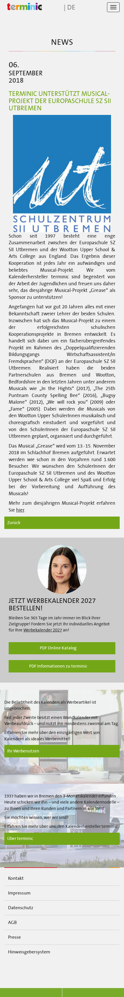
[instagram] (76, 970)
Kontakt (16, 878)
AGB (12, 922)
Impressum (19, 893)
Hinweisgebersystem (29, 952)
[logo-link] (23, 7)
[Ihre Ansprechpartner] (62, 569)
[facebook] (19, 970)
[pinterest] (105, 970)
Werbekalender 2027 (42, 630)
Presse (14, 937)
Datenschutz (20, 908)
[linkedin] (47, 970)
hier (20, 510)
